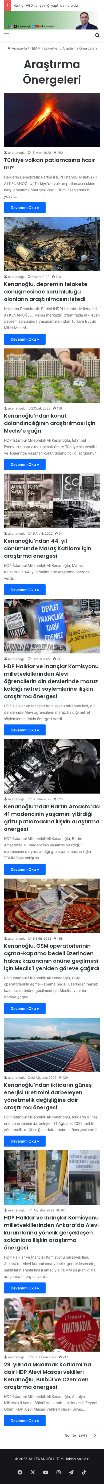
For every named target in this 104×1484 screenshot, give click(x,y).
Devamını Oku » (25, 207)
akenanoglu (17, 153)
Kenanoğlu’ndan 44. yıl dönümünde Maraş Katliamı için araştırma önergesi (47, 548)
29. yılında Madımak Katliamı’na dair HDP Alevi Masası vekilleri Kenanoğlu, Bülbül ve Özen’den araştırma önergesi (47, 1376)
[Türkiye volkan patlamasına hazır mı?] (52, 120)
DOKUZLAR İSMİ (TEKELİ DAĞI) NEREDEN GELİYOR (56, 5)
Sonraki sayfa (76, 1435)
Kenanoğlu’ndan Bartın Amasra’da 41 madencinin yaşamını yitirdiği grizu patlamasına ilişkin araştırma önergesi (52, 818)
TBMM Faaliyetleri (44, 48)
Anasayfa (19, 48)
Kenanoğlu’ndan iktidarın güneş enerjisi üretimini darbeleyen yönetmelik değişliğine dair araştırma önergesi (48, 1096)
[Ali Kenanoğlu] (52, 20)
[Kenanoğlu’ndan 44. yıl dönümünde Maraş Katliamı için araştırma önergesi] (52, 501)
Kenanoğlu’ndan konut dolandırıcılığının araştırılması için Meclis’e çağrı (49, 423)
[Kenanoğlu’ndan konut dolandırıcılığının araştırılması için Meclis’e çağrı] (52, 375)
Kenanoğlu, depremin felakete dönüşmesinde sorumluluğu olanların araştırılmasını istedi (45, 291)
